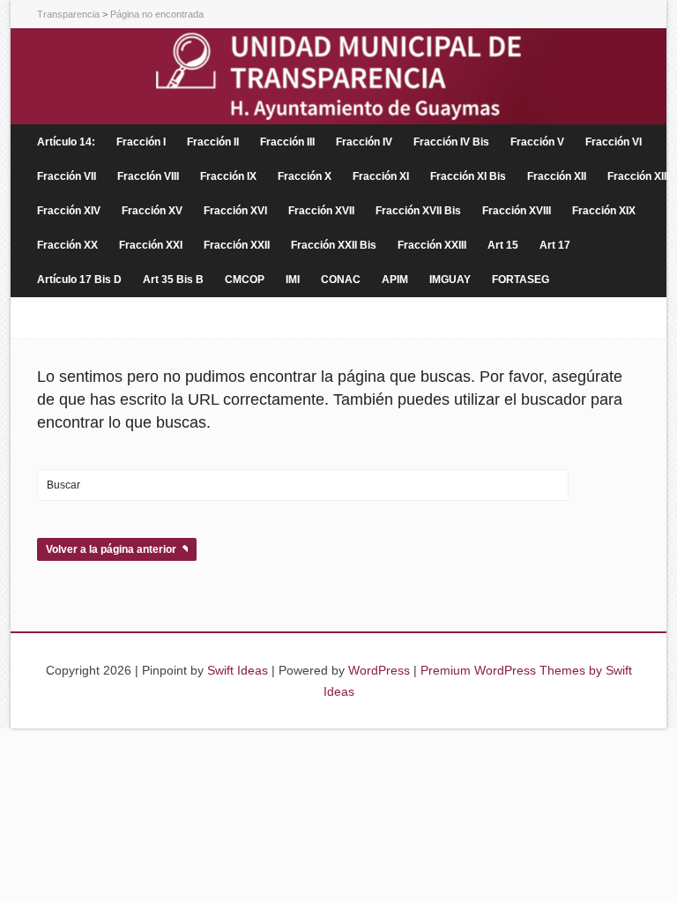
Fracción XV (152, 211)
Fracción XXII (237, 245)
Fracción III (287, 142)
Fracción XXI (150, 245)
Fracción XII (556, 176)
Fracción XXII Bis (333, 245)
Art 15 (502, 245)
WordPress (379, 670)
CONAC (341, 279)
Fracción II (213, 142)
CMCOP (244, 279)
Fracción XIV (68, 211)
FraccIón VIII (148, 176)
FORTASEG (520, 279)
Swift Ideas (237, 670)
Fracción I (141, 142)
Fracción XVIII (516, 211)
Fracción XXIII (432, 245)
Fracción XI (381, 176)
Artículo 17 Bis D (79, 279)
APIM (395, 279)
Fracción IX (228, 176)
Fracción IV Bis (451, 142)
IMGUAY (450, 279)
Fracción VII (66, 176)
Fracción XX (67, 245)
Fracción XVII (321, 211)
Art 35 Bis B (173, 279)
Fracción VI (613, 142)
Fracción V (537, 142)
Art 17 (554, 245)
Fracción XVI (235, 211)
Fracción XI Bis (468, 176)
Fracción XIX (604, 211)
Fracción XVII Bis (418, 211)
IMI (293, 279)
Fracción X (304, 176)
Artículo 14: (66, 142)
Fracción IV (364, 142)
